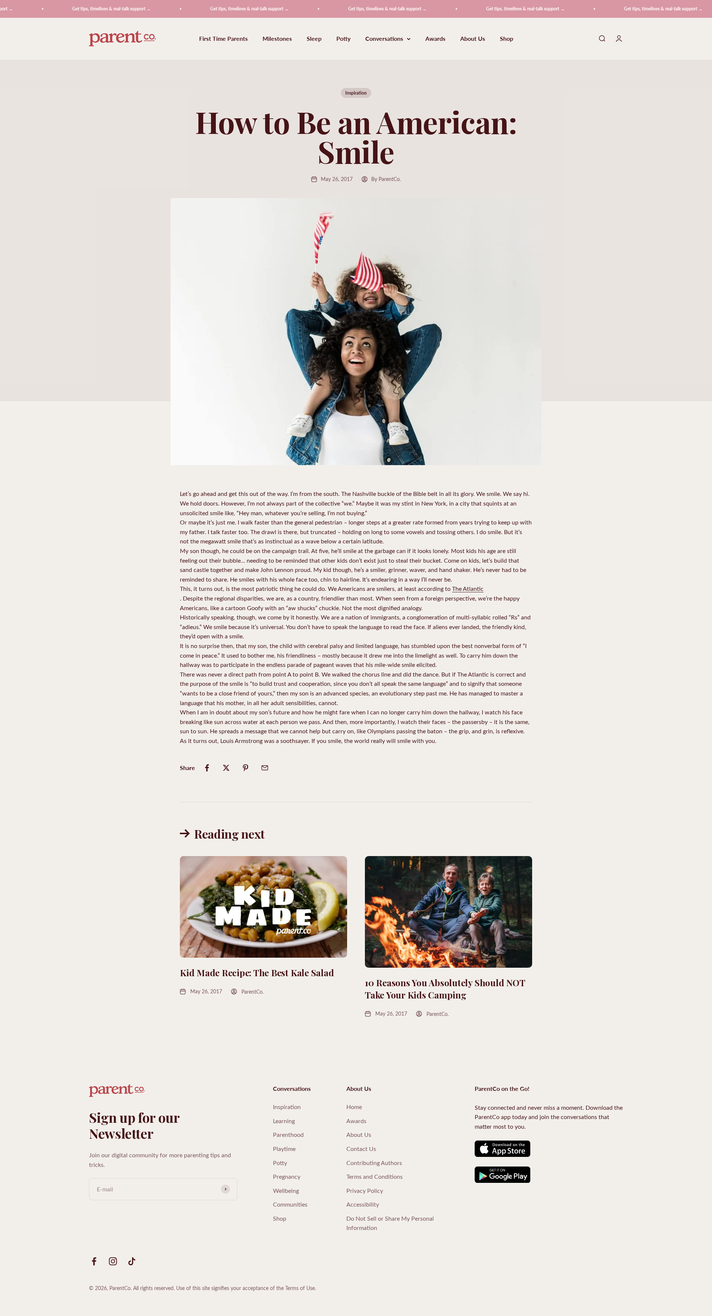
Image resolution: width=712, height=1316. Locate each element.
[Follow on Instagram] (113, 1261)
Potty (343, 38)
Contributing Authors (374, 1163)
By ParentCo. (386, 178)
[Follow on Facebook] (94, 1261)
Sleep (314, 38)
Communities (290, 1204)
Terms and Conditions (374, 1176)
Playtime (284, 1148)
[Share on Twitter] (226, 767)
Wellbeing (286, 1190)
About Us (472, 38)
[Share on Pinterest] (245, 767)
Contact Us (361, 1148)
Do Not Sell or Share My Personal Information (390, 1223)
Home (354, 1107)
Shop (506, 38)
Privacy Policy (364, 1190)
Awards (435, 38)
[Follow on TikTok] (132, 1261)
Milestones (277, 38)
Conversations (384, 38)
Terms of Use (300, 1288)
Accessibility (362, 1204)
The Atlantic (468, 588)
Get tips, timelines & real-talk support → (84, 9)
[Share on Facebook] (207, 767)
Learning (284, 1121)
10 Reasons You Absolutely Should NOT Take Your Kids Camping (445, 989)
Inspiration (356, 93)
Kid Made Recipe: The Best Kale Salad (257, 972)
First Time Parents (223, 38)
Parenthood (288, 1134)
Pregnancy (286, 1176)
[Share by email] (264, 767)
